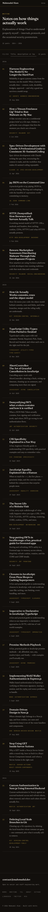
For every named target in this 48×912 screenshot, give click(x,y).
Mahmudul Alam (10, 3)
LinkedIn (6, 896)
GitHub (37, 892)
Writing (13, 892)
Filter (5, 54)
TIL (21, 892)
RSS (25, 896)
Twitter (17, 896)
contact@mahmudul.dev (16, 879)
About (28, 892)
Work (4, 892)
